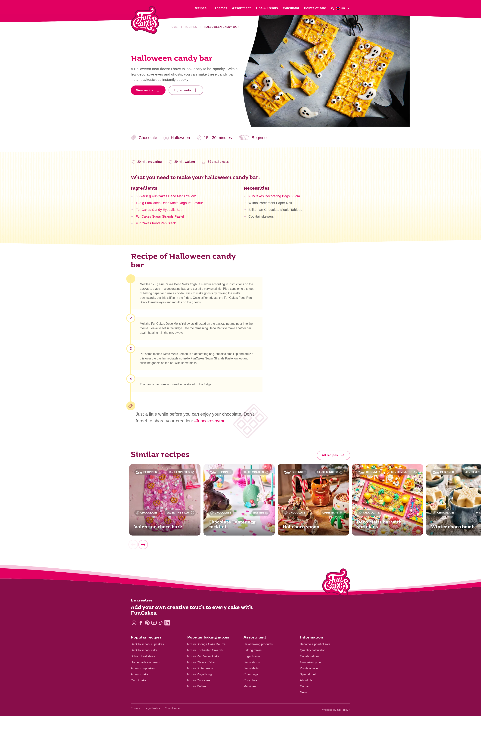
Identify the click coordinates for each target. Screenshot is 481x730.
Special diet (308, 674)
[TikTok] (160, 623)
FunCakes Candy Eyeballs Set (159, 210)
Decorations (252, 662)
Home (174, 27)
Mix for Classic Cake (201, 662)
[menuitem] (343, 8)
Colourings (251, 674)
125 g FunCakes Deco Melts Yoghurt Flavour (169, 203)
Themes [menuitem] (220, 8)
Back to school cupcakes (147, 644)
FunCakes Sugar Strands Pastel (160, 216)
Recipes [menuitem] (200, 8)
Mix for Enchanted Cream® (205, 650)
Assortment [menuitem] (241, 8)
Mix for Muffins (196, 686)
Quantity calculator (312, 650)
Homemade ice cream (145, 662)
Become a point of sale (315, 644)
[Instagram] (134, 623)
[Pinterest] (147, 623)
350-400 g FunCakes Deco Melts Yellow (166, 196)
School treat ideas (143, 656)
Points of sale (309, 668)
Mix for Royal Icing (199, 674)
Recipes (191, 27)
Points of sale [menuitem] (315, 8)
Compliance (172, 708)
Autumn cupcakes (143, 668)
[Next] (143, 544)
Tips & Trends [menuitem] (267, 8)
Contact (305, 686)
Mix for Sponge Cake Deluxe (206, 644)
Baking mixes (253, 650)
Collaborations (309, 656)
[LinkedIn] (167, 623)
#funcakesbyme (209, 420)
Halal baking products (258, 644)
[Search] (332, 8)
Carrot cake (138, 680)
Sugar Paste (252, 656)
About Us (306, 680)
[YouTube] (154, 623)
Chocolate (250, 680)
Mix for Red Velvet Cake (203, 656)
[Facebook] (140, 623)
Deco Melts (251, 668)
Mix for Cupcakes (198, 680)
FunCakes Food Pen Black (156, 223)
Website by (336, 709)
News (304, 692)
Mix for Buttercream (200, 668)
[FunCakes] (145, 20)
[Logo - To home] (336, 583)
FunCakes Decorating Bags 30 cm (274, 196)
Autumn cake (139, 674)
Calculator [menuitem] (291, 8)
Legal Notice (152, 708)
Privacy (135, 708)
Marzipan (250, 686)
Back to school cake (144, 650)
